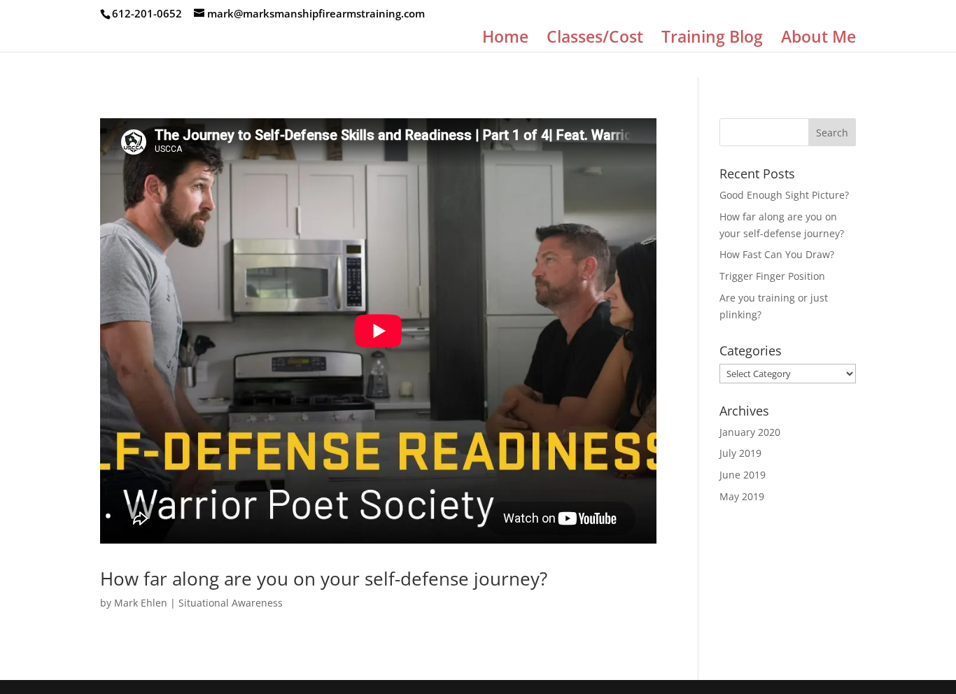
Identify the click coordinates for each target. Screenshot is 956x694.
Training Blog (712, 39)
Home (505, 39)
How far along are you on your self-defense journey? (323, 578)
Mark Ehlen (140, 602)
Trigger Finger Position (772, 276)
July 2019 (740, 453)
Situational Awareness (230, 602)
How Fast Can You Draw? (776, 254)
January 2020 (749, 432)
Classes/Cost (595, 39)
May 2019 (741, 496)
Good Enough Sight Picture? (784, 194)
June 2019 (742, 474)
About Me (818, 39)
